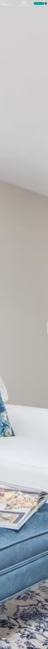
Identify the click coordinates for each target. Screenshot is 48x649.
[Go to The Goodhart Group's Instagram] (1, 1)
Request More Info (11, 645)
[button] (39, 3)
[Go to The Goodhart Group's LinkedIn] (2, 1)
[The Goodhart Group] (24, 3)
